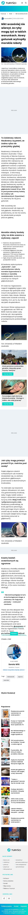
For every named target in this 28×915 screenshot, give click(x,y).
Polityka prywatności (6, 906)
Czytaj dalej (8, 374)
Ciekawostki (10, 677)
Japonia (20, 677)
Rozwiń (14, 634)
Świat (10, 13)
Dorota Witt (8, 18)
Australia (6, 680)
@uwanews (18, 626)
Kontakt (16, 906)
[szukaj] (26, 3)
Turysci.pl (3, 13)
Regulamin (24, 906)
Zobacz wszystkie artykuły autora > (14, 670)
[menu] (22, 3)
